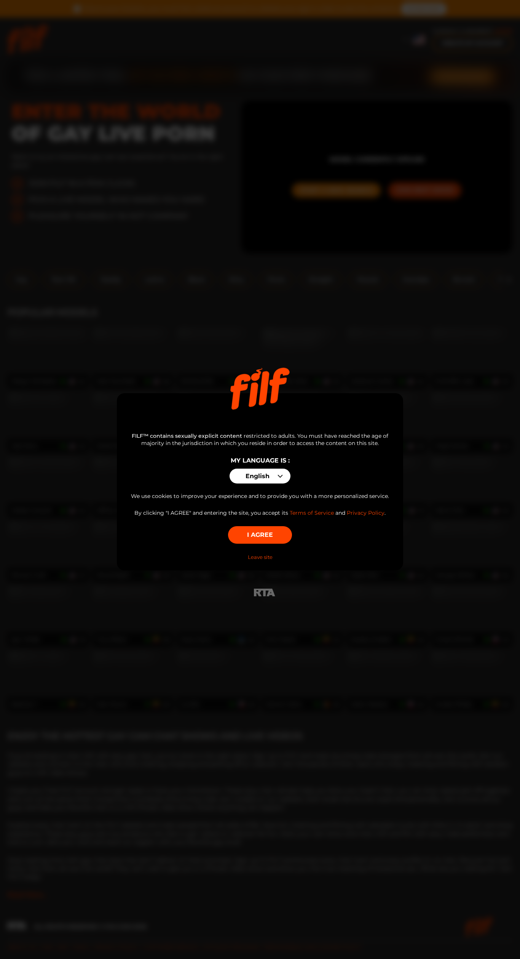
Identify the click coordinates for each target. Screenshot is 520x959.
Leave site (260, 557)
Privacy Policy (365, 512)
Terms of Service (312, 512)
